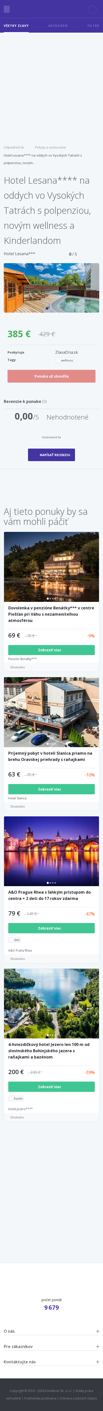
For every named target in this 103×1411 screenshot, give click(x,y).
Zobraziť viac (50, 650)
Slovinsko (17, 1117)
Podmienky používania (40, 1398)
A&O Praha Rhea (20, 950)
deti (17, 940)
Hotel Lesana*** (19, 253)
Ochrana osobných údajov (78, 1398)
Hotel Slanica (17, 798)
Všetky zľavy (16, 26)
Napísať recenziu (55, 455)
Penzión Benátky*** (22, 659)
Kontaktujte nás (20, 1362)
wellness (67, 360)
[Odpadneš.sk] (51, 9)
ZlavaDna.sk (66, 352)
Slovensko (17, 667)
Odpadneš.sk (14, 147)
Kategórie (58, 26)
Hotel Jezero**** (20, 1109)
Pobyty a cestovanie (50, 147)
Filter (93, 26)
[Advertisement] (51, 86)
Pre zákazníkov (18, 1346)
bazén (18, 1098)
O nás (9, 1331)
